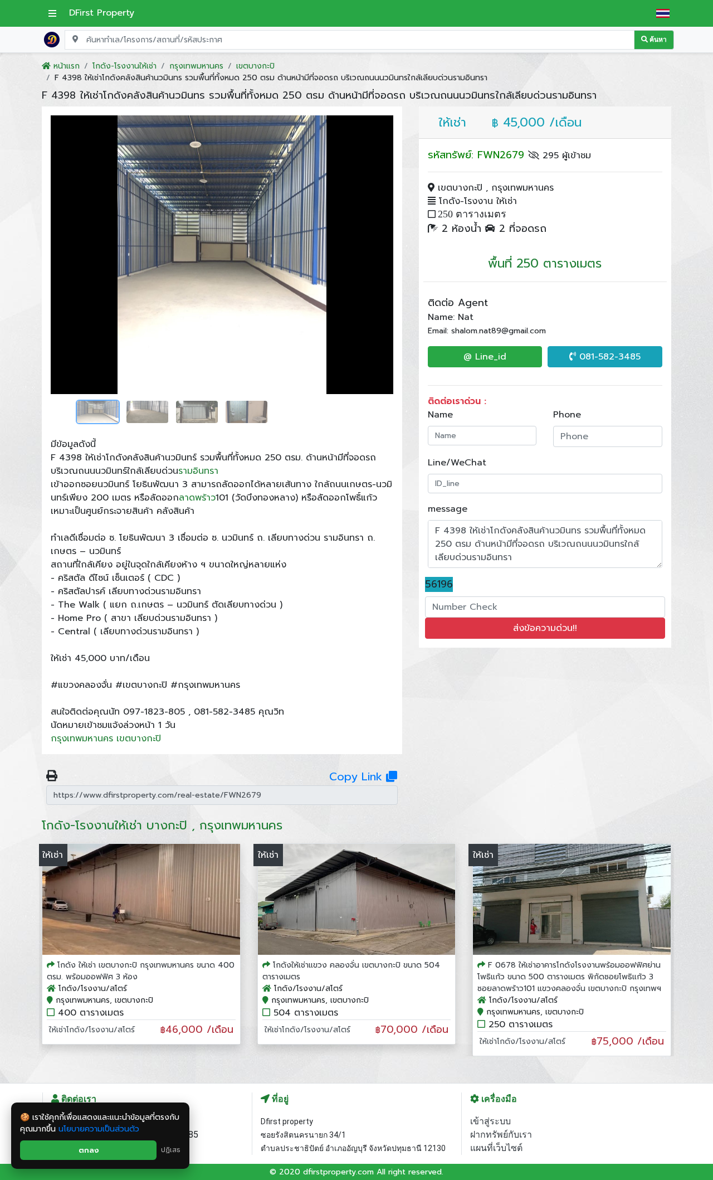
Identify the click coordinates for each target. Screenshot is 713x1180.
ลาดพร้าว (197, 497)
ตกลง (89, 1150)
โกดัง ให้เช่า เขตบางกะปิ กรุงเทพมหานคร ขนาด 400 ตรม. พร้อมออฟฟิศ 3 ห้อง (141, 971)
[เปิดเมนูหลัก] (52, 13)
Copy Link (357, 776)
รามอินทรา (198, 471)
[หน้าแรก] (51, 39)
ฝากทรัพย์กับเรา (501, 1134)
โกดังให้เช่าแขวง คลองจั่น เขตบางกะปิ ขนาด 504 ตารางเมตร (351, 971)
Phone (567, 414)
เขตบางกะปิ (138, 738)
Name (440, 414)
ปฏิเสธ (170, 1150)
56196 (439, 584)
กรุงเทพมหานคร (82, 738)
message (447, 509)
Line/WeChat (457, 462)
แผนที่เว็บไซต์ (496, 1148)
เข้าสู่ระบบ (490, 1121)
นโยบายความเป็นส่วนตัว (98, 1129)
